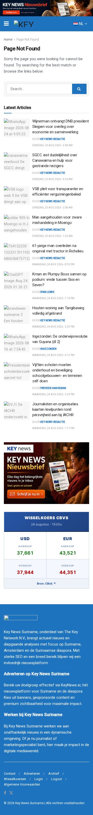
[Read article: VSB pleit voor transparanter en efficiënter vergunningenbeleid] (17, 195)
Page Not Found (28, 39)
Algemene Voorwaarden (22, 784)
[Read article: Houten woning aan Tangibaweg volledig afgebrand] (17, 314)
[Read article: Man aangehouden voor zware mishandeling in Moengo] (17, 224)
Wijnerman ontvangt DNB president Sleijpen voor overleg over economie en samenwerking (60, 126)
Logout (56, 779)
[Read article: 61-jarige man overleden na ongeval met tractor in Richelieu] (17, 252)
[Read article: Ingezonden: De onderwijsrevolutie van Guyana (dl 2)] (17, 343)
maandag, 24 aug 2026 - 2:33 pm (53, 394)
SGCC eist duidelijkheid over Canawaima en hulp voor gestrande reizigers (54, 160)
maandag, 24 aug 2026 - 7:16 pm (53, 298)
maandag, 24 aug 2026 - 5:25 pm (53, 326)
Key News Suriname (29, 803)
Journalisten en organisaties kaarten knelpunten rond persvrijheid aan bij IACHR (55, 409)
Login (38, 779)
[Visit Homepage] (33, 23)
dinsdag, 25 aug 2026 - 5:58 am (52, 145)
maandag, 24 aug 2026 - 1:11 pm (53, 428)
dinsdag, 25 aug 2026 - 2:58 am (52, 207)
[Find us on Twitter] (11, 793)
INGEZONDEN (48, 348)
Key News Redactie (52, 201)
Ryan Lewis (47, 292)
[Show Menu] (6, 23)
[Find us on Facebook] (5, 793)
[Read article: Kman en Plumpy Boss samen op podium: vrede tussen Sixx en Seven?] (17, 280)
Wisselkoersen (15, 779)
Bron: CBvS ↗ (46, 583)
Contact (10, 773)
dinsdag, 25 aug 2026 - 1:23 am (52, 236)
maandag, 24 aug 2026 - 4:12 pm (53, 355)
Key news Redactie (52, 139)
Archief (53, 773)
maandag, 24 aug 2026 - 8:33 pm (53, 264)
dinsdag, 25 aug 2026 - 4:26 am (52, 179)
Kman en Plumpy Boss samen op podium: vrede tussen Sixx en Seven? (59, 279)
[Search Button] (79, 89)
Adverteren (32, 773)
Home (8, 39)
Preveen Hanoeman (53, 388)
